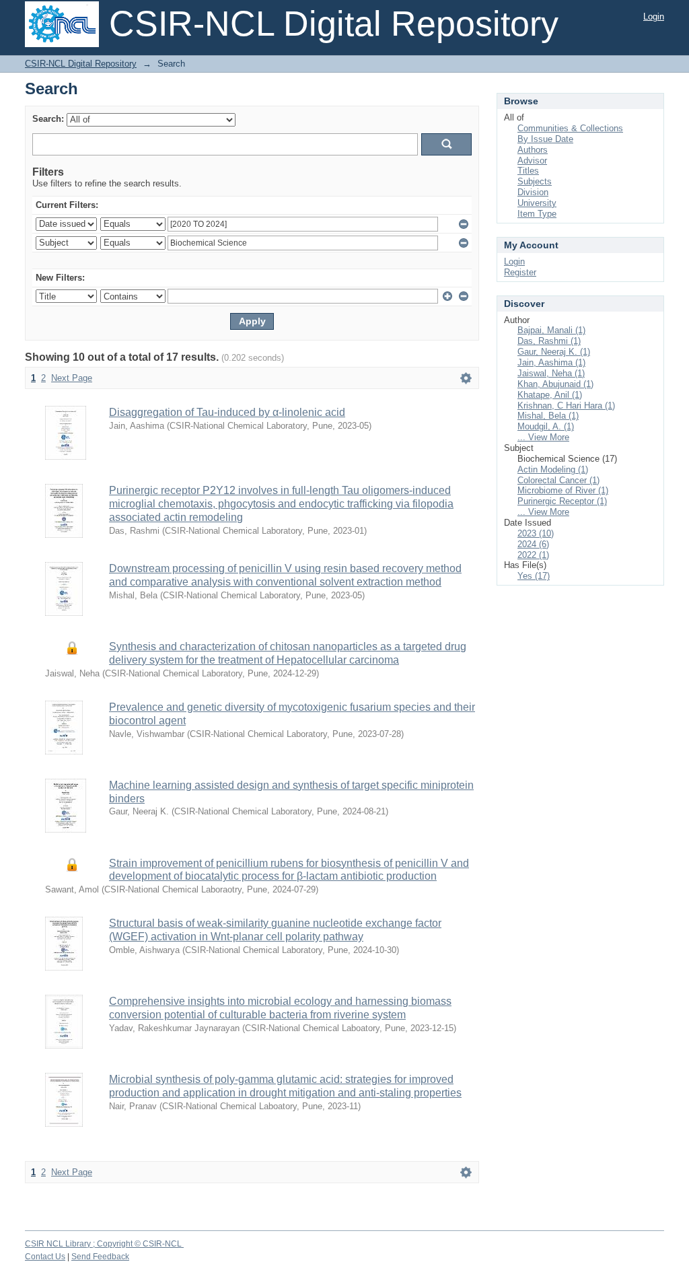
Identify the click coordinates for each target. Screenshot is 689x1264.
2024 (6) (533, 544)
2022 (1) (533, 555)
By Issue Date (545, 139)
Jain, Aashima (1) (551, 362)
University (536, 203)
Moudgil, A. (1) (545, 426)
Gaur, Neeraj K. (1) (553, 352)
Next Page (71, 378)
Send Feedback (100, 1256)
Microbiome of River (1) (562, 490)
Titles (528, 171)
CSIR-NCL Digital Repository (81, 64)
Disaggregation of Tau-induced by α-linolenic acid (227, 412)
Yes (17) (533, 576)
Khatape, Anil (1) (549, 395)
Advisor (532, 160)
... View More (543, 437)
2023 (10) (535, 533)
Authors (532, 150)
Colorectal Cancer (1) (558, 480)
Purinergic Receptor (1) (562, 501)
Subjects (534, 181)
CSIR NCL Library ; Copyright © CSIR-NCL (104, 1244)
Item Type (536, 214)
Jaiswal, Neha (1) (551, 373)
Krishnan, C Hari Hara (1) (566, 405)
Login (653, 16)
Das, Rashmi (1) (549, 341)
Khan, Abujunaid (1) (555, 384)
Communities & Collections (570, 128)
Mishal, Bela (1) (548, 416)
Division (532, 192)
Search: (48, 119)
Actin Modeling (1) (552, 469)
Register (520, 272)
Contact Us (45, 1256)
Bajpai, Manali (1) (551, 330)
